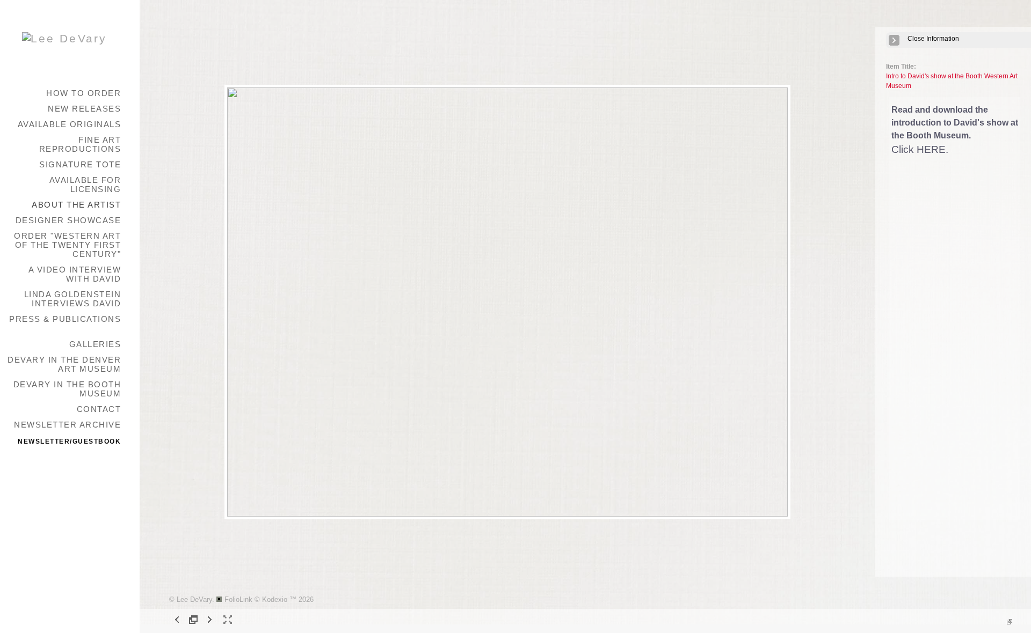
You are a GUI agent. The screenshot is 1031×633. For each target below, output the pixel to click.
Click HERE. (919, 149)
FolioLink (238, 599)
